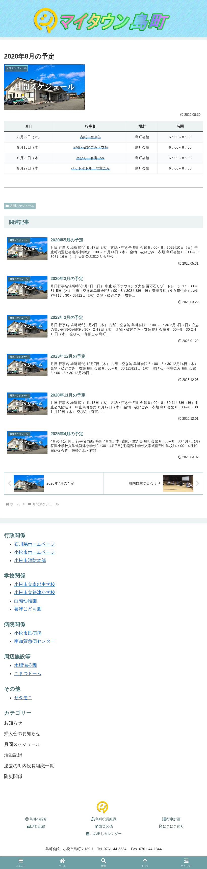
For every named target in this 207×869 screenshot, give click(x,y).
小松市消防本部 (30, 560)
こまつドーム (27, 673)
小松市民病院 (27, 633)
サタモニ (23, 697)
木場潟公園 (25, 665)
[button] (191, 827)
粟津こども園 (27, 608)
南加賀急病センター (34, 641)
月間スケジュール (22, 206)
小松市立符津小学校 (34, 592)
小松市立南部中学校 (34, 584)
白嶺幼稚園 (25, 600)
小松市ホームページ (34, 552)
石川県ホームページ (34, 544)
